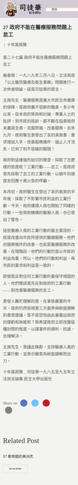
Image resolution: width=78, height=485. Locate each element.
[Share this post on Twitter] (35, 403)
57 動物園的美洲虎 (18, 456)
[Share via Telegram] (68, 403)
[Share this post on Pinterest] (46, 403)
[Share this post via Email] (8, 410)
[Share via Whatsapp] (57, 403)
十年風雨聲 (17, 45)
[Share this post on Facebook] (23, 403)
